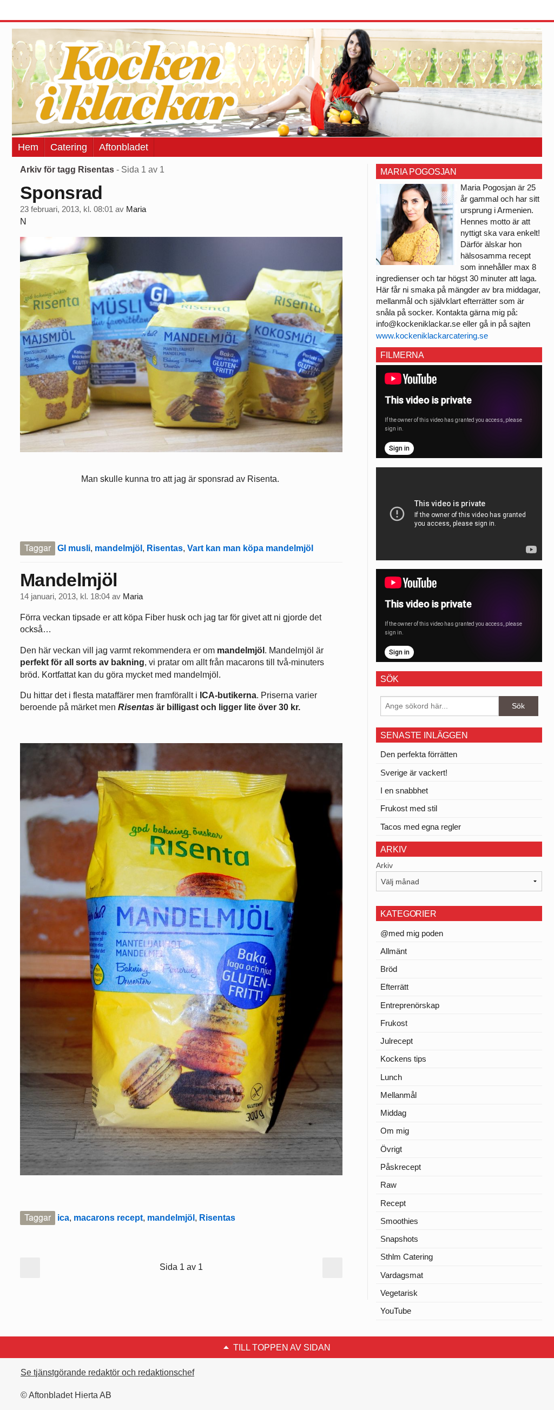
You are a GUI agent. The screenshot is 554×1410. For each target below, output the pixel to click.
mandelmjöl (118, 548)
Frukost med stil (408, 808)
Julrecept (396, 1040)
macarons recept (108, 1217)
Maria (136, 209)
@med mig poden (411, 933)
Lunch (391, 1077)
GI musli (73, 548)
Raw (388, 1184)
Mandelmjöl (68, 580)
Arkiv (384, 865)
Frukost (393, 1023)
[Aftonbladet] (52, 11)
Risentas (165, 548)
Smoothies (399, 1221)
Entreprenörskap (409, 1005)
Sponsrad (61, 192)
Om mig (394, 1130)
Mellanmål (398, 1095)
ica (63, 1217)
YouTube (395, 1310)
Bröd (388, 969)
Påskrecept (400, 1166)
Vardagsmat (401, 1275)
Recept (393, 1203)
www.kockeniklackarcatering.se (432, 335)
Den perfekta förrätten (418, 754)
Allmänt (393, 951)
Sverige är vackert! (413, 772)
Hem (28, 147)
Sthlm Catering (406, 1256)
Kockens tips (403, 1058)
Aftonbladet (123, 147)
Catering (68, 147)
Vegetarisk (399, 1293)
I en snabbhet (404, 790)
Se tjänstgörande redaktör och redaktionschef (107, 1372)
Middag (393, 1112)
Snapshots (399, 1238)
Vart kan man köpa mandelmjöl (250, 548)
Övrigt (391, 1149)
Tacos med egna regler (420, 826)
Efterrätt (394, 986)
